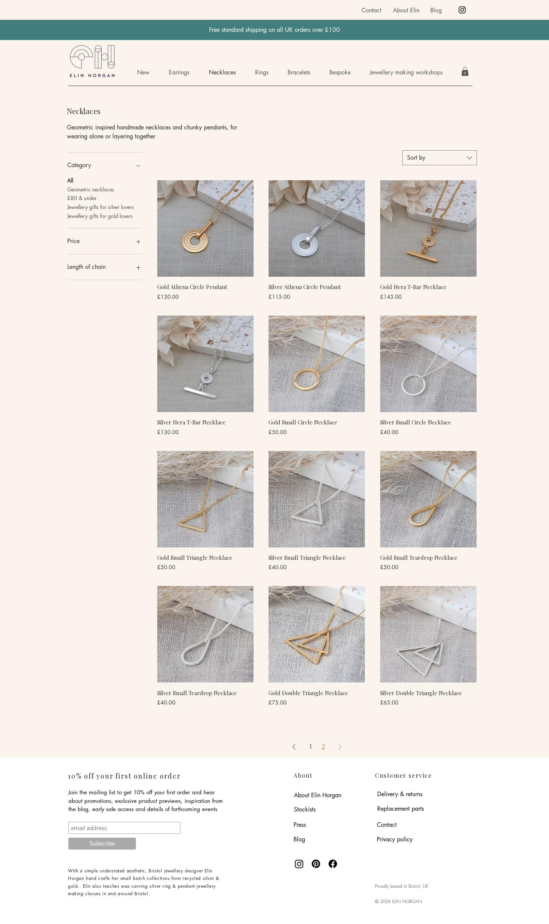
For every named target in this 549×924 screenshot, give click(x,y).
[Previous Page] (293, 746)
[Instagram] (462, 10)
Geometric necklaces (90, 189)
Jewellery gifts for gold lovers (100, 216)
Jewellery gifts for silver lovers (100, 207)
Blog (436, 10)
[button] (412, 72)
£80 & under (82, 198)
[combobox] (439, 157)
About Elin (406, 10)
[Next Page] (340, 746)
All (70, 180)
